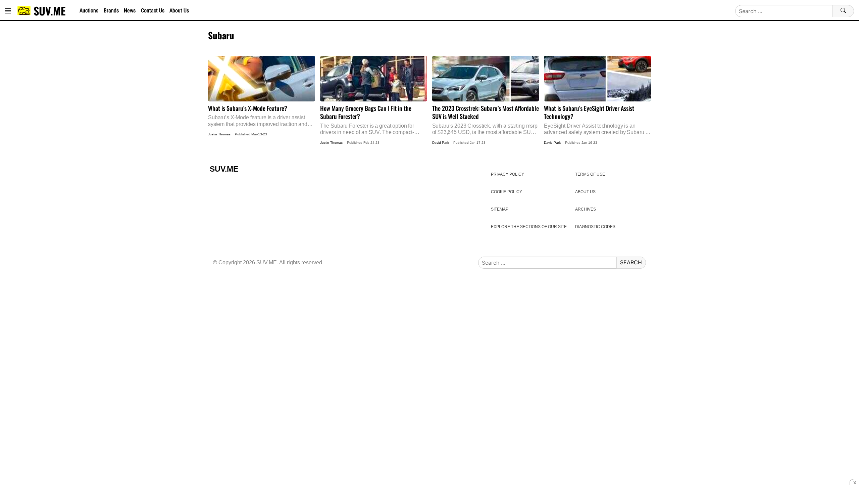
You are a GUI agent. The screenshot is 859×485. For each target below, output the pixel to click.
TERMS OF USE (590, 174)
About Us (179, 10)
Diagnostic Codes (595, 226)
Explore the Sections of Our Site (529, 226)
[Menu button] (8, 11)
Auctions (89, 10)
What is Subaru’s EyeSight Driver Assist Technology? (597, 95)
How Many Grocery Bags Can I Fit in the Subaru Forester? (373, 95)
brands (111, 10)
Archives (585, 209)
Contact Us (152, 10)
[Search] (843, 11)
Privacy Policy (507, 174)
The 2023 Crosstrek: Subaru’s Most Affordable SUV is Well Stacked (485, 95)
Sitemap (499, 209)
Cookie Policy (506, 191)
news (130, 10)
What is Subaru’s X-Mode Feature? (261, 91)
